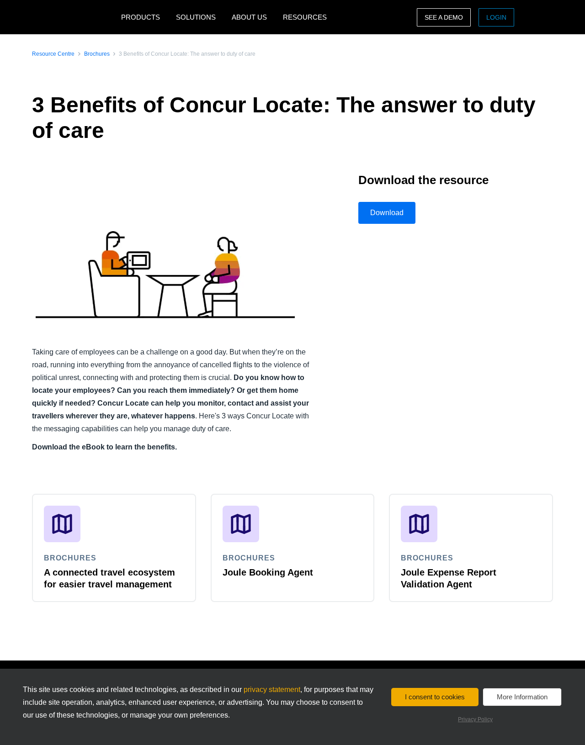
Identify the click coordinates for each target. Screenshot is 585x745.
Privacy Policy (475, 719)
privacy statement (272, 689)
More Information (522, 697)
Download (387, 213)
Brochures (97, 54)
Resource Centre (53, 54)
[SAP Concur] (74, 17)
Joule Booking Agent (268, 572)
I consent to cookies (435, 697)
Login (496, 17)
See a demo (444, 17)
